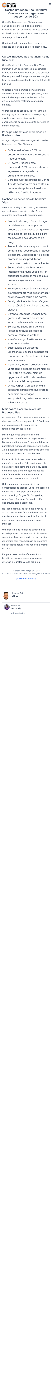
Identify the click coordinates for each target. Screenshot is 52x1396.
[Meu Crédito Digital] (9, 5)
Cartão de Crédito (26, 579)
